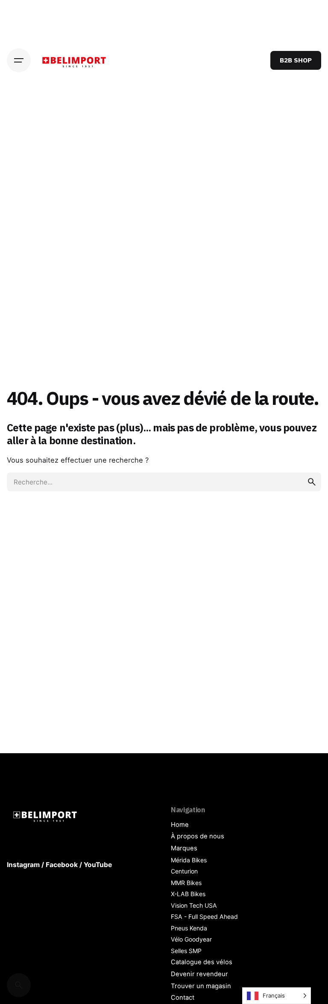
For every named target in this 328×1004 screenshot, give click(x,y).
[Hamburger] (19, 60)
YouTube (98, 865)
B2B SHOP (296, 60)
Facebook (62, 865)
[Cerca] (19, 985)
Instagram (23, 865)
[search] (311, 481)
